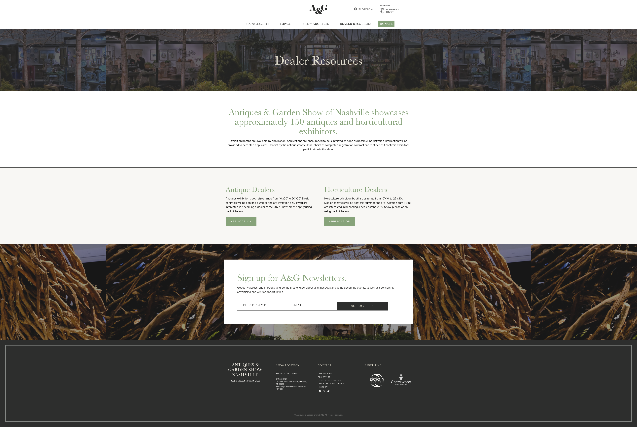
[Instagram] (359, 9)
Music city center (287, 373)
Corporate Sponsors (331, 383)
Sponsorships (257, 24)
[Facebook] (355, 9)
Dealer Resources (356, 24)
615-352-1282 (281, 379)
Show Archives (316, 24)
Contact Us (368, 8)
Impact (286, 24)
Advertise (324, 377)
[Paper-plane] (328, 391)
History (323, 387)
